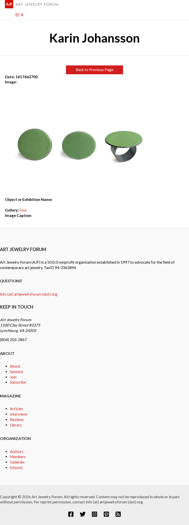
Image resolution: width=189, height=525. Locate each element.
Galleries (17, 462)
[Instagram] (94, 515)
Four (23, 210)
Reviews (17, 419)
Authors (16, 451)
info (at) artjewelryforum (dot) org (28, 294)
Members (18, 456)
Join (13, 377)
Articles (16, 408)
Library (16, 425)
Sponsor (17, 371)
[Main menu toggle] (19, 15)
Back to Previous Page (94, 69)
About (15, 366)
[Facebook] (71, 515)
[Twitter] (83, 515)
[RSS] (118, 515)
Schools (16, 467)
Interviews (19, 414)
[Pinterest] (106, 515)
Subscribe (18, 382)
